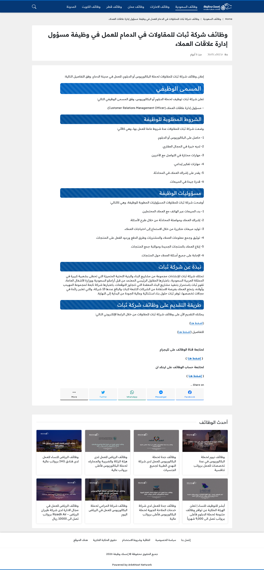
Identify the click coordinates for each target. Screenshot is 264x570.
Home (228, 18)
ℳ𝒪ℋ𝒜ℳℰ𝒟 (215, 54)
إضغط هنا (194, 358)
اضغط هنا (196, 323)
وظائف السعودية (212, 18)
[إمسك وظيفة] (217, 6)
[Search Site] (34, 6)
